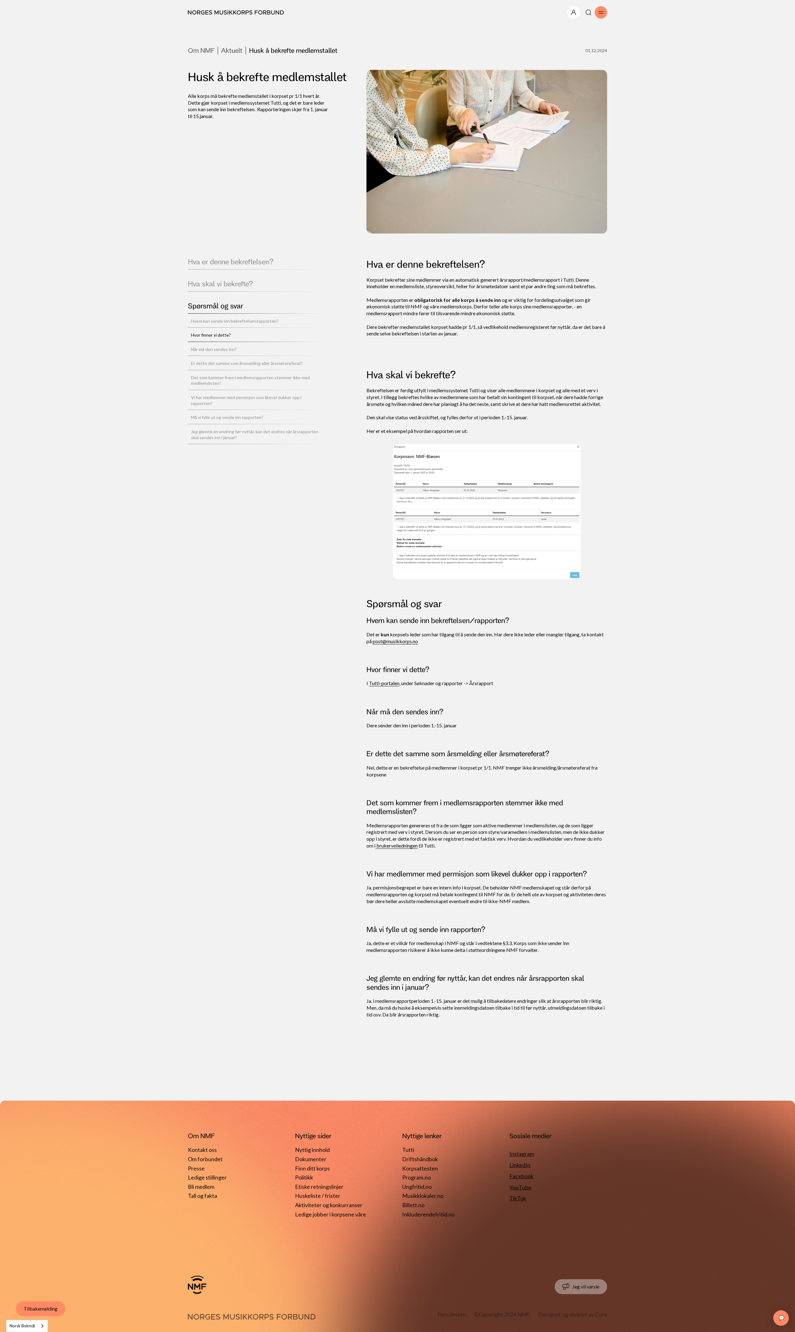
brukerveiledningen (396, 845)
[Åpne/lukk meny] (573, 12)
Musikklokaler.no (422, 1195)
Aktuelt (232, 50)
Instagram (521, 1153)
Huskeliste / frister (317, 1195)
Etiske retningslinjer (319, 1186)
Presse (196, 1168)
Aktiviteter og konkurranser (328, 1205)
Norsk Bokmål (22, 1325)
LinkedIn (519, 1165)
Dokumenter (310, 1159)
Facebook (521, 1176)
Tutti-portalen (384, 683)
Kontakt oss (202, 1149)
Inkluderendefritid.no (428, 1214)
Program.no (416, 1177)
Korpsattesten (420, 1168)
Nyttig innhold (312, 1149)
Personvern (452, 1314)
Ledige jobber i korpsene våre (330, 1214)
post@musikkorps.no (395, 641)
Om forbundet (205, 1159)
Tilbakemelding (40, 1309)
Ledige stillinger (207, 1177)
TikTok (517, 1198)
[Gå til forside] (197, 1284)
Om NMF (201, 50)
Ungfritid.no (417, 1186)
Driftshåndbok (420, 1159)
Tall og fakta (202, 1195)
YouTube (520, 1187)
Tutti (408, 1149)
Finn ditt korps (312, 1168)
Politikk (304, 1177)
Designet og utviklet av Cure (572, 1314)
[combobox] (27, 1326)
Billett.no (413, 1205)
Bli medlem (201, 1186)
